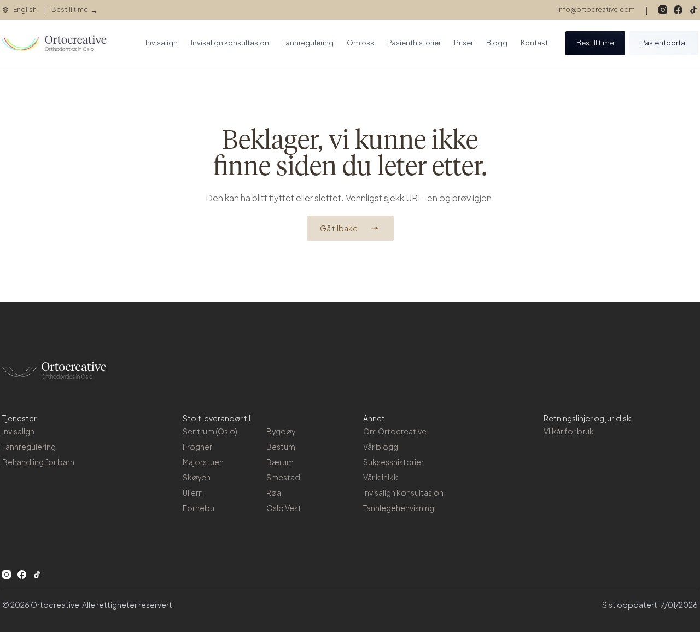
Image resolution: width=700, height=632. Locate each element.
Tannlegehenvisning (398, 508)
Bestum (280, 446)
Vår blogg (380, 446)
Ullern (193, 492)
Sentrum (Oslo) (210, 431)
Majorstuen (203, 462)
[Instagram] (662, 9)
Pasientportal (663, 42)
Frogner (197, 446)
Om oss (360, 42)
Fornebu (198, 508)
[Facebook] (678, 9)
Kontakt (534, 42)
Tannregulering (308, 42)
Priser (463, 42)
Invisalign (161, 42)
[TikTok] (693, 9)
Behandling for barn (38, 462)
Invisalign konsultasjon (230, 42)
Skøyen (197, 477)
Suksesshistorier (393, 462)
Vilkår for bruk (569, 431)
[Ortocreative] (57, 43)
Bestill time (595, 42)
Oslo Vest (283, 508)
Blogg (497, 42)
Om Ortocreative (395, 431)
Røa (273, 492)
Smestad (283, 477)
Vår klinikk (380, 477)
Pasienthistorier (414, 42)
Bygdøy (280, 431)
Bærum (280, 462)
